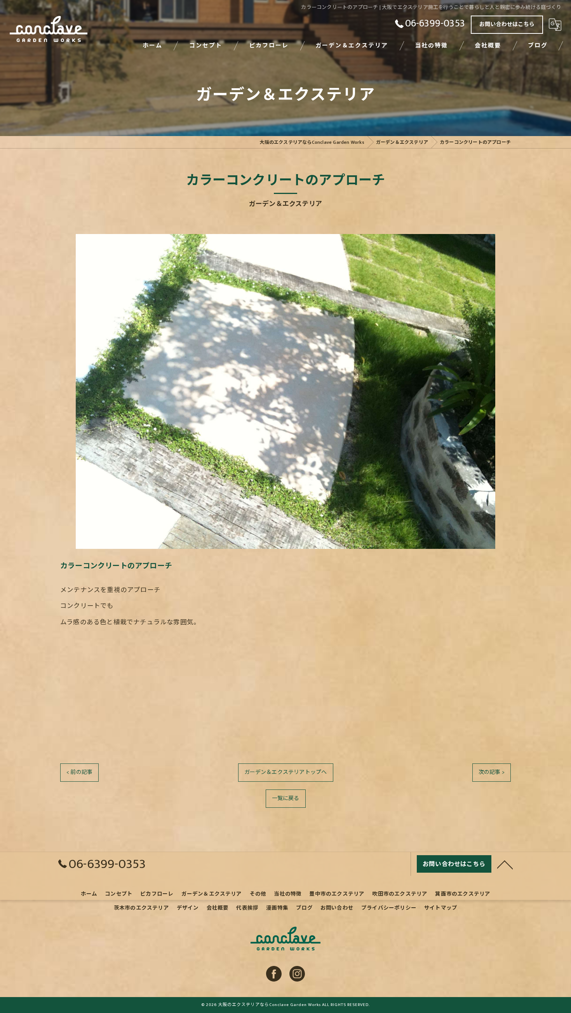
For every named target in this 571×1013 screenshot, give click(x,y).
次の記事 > (492, 772)
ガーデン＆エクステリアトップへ (285, 772)
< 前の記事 (79, 772)
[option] (285, 391)
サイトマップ (440, 908)
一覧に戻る (285, 798)
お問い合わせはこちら (506, 24)
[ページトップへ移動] (505, 864)
